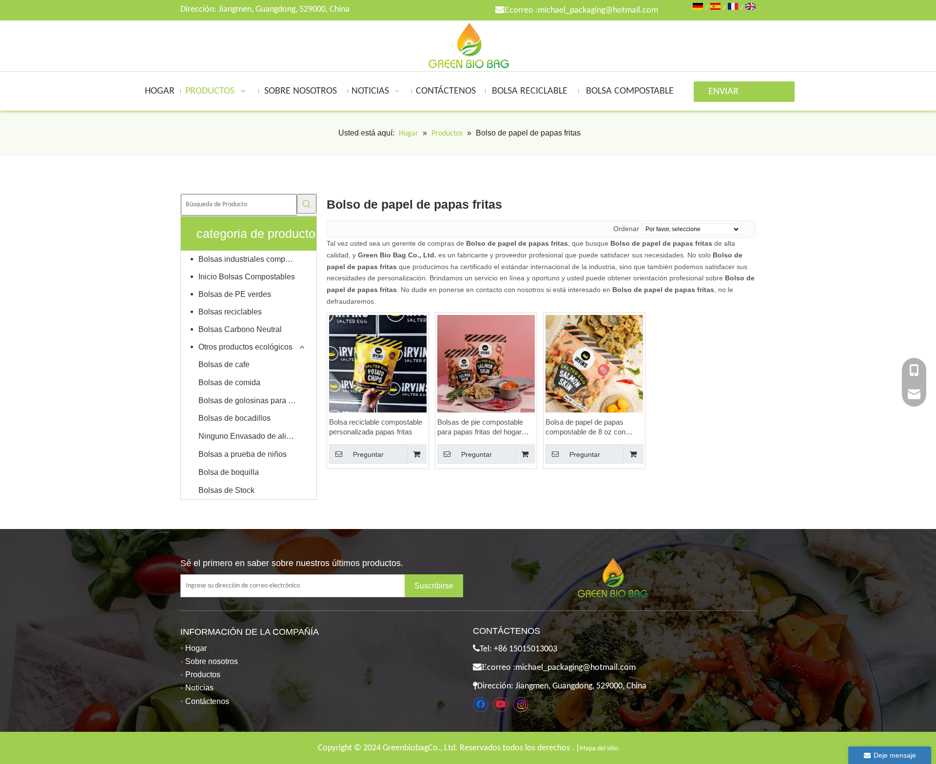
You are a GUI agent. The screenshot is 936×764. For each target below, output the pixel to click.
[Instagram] (520, 704)
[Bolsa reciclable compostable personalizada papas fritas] (378, 363)
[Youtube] (500, 704)
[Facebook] (480, 704)
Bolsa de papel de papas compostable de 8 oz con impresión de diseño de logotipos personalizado (585, 427)
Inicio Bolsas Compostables (246, 277)
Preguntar (368, 454)
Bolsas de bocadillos (234, 418)
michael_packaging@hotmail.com (598, 10)
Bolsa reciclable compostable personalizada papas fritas (375, 427)
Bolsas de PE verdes (234, 294)
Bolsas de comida (229, 382)
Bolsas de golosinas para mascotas (252, 400)
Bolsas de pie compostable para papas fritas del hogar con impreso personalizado (480, 427)
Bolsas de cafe (224, 364)
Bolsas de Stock (226, 490)
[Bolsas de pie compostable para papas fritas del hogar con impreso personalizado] (486, 363)
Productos (202, 674)
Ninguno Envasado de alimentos (252, 436)
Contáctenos (207, 701)
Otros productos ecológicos (245, 347)
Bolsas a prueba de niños (242, 454)
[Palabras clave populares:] (306, 204)
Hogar (196, 648)
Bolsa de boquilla (228, 472)
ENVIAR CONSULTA (729, 94)
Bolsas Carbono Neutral (240, 329)
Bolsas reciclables (230, 312)
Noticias (199, 688)
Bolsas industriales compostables (252, 259)
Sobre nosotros (211, 661)
